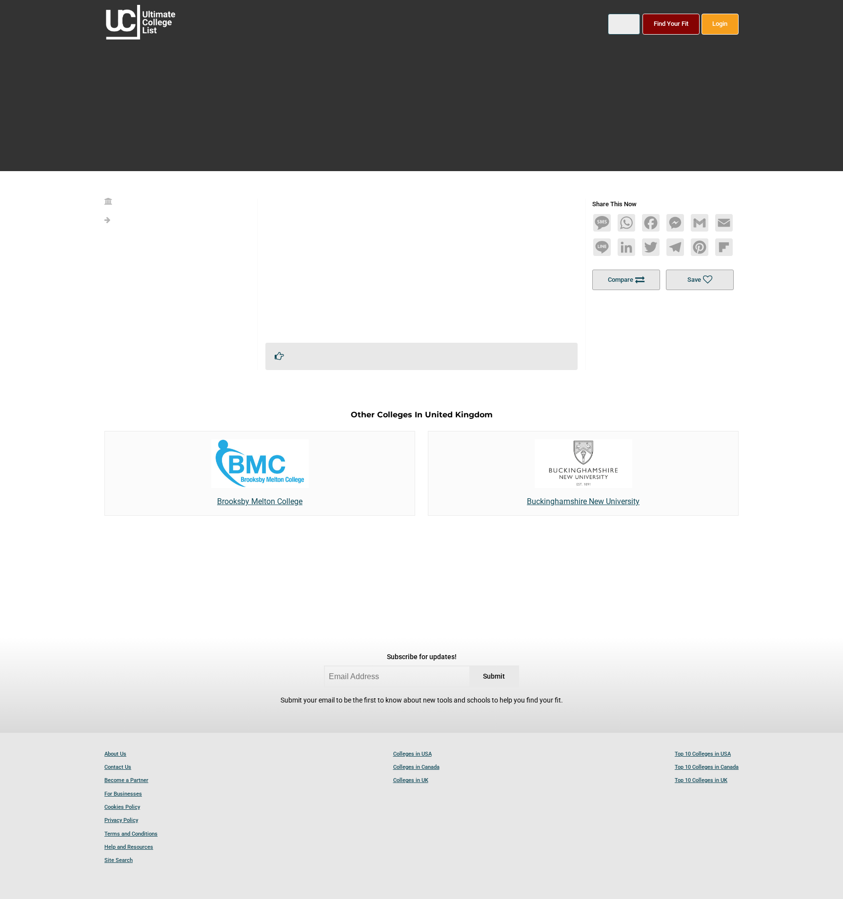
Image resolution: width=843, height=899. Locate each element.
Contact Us (117, 767)
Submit (494, 676)
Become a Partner (126, 780)
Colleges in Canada (416, 767)
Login (719, 23)
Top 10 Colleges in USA (703, 754)
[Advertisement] (421, 266)
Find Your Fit (671, 23)
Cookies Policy (122, 807)
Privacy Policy (121, 820)
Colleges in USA (412, 754)
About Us (115, 754)
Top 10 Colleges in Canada (707, 767)
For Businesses (123, 794)
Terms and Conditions (131, 834)
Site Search (118, 860)
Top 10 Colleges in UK (701, 780)
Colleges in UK (410, 780)
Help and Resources (128, 847)
